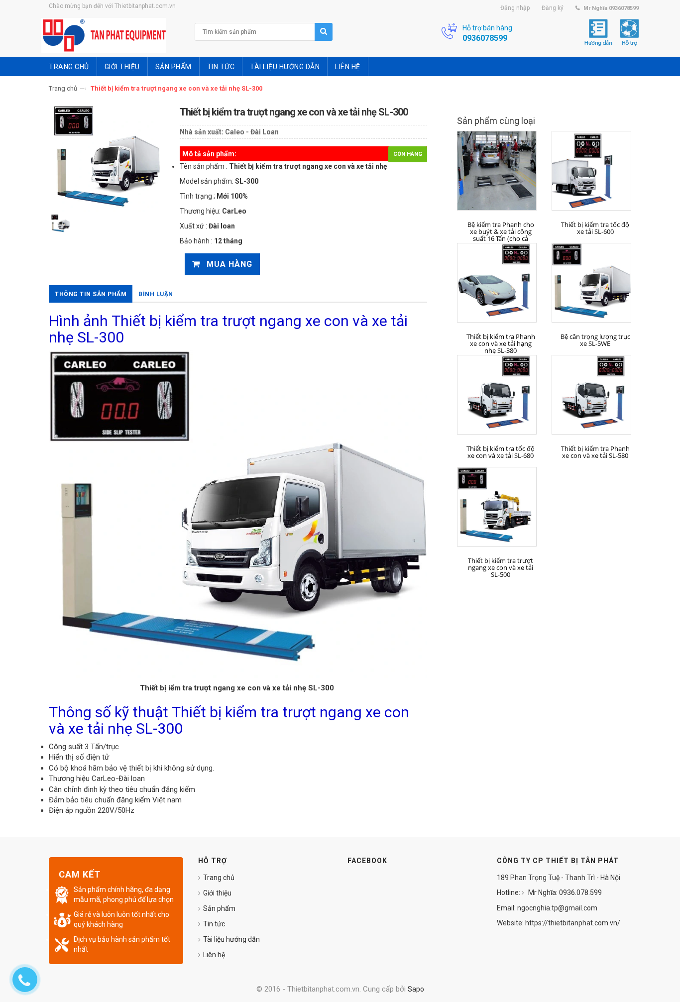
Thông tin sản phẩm (90, 294)
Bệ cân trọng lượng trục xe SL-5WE (595, 340)
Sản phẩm (219, 908)
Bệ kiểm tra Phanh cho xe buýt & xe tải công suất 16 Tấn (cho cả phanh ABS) (500, 235)
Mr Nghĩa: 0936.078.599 (564, 892)
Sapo (416, 989)
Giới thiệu (217, 893)
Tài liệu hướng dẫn (231, 939)
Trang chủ (63, 88)
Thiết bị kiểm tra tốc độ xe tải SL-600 (595, 228)
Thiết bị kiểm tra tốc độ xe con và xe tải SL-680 (500, 452)
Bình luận (155, 294)
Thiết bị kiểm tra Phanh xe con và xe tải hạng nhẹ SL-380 (500, 343)
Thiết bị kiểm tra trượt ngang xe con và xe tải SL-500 (500, 567)
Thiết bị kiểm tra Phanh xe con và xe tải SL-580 (595, 452)
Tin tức (214, 924)
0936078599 (484, 38)
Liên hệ (214, 955)
